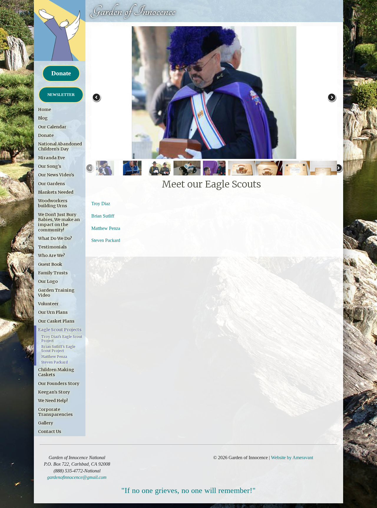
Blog (43, 118)
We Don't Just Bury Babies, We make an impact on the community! (59, 222)
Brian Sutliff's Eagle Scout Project (58, 349)
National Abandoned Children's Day (60, 146)
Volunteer (48, 303)
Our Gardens (51, 183)
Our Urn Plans (53, 312)
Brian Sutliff (102, 215)
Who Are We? (51, 255)
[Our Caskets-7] (269, 171)
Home (44, 109)
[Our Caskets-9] (323, 171)
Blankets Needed (55, 192)
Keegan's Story (54, 392)
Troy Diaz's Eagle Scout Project (61, 339)
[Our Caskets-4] (187, 171)
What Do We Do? (55, 238)
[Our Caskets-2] (132, 171)
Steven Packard (54, 362)
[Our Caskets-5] (214, 171)
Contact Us (49, 431)
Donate (61, 73)
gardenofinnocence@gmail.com (77, 477)
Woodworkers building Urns (52, 203)
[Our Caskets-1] (105, 171)
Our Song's (49, 166)
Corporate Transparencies (55, 412)
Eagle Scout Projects (60, 329)
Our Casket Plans (56, 321)
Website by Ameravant (292, 457)
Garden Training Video (56, 293)
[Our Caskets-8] (296, 171)
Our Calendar (52, 127)
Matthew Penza (54, 357)
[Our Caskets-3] (159, 171)
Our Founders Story (58, 383)
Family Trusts (53, 272)
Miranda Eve (51, 157)
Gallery (45, 423)
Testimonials (52, 247)
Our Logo (48, 281)
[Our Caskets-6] (241, 171)
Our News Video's (56, 174)
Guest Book (50, 264)
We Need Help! (53, 400)
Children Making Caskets (56, 372)
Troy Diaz (100, 203)
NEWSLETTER (61, 94)
